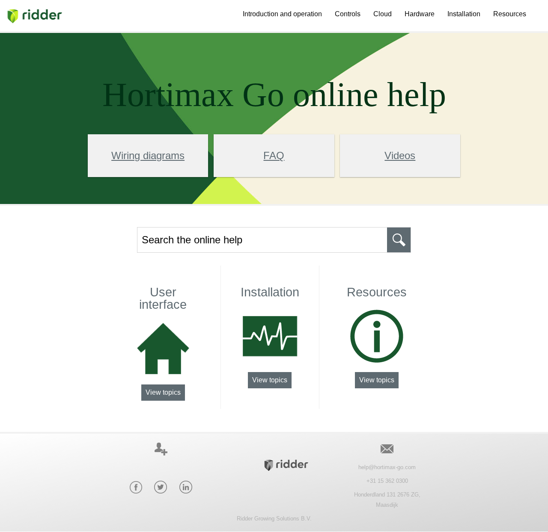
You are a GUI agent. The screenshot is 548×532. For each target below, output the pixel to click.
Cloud (382, 14)
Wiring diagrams (148, 155)
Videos (399, 155)
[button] (399, 240)
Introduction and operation (282, 14)
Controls (347, 14)
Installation (463, 14)
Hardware (420, 14)
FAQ (273, 155)
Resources (509, 14)
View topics (163, 392)
